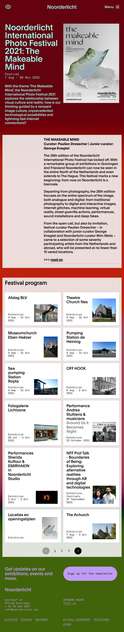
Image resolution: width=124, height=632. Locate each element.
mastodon (41, 619)
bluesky (26, 619)
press (67, 624)
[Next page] (78, 550)
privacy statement (76, 619)
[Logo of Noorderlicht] (62, 7)
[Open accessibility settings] (8, 7)
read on (57, 259)
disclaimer (102, 619)
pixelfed (11, 619)
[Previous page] (46, 550)
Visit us (69, 603)
